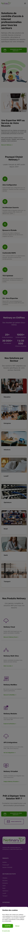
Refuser (17, 926)
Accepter (7, 925)
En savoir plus (6, 931)
